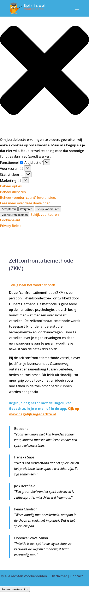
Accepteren (9, 209)
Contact (76, 576)
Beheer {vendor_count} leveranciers (28, 197)
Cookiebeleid (10, 220)
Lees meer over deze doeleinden (25, 203)
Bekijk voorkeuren (48, 209)
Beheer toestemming (15, 589)
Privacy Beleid (11, 225)
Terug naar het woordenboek (32, 285)
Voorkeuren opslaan (15, 215)
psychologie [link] (44, 309)
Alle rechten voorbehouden (26, 576)
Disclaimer (59, 576)
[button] (44, 71)
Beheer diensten (13, 192)
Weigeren (26, 209)
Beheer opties (11, 186)
